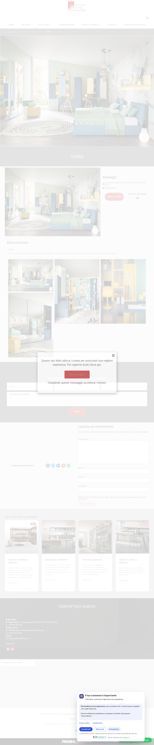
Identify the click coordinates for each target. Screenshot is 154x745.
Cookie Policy (98, 723)
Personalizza (114, 729)
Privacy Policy (84, 723)
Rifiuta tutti (100, 729)
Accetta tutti (86, 729)
